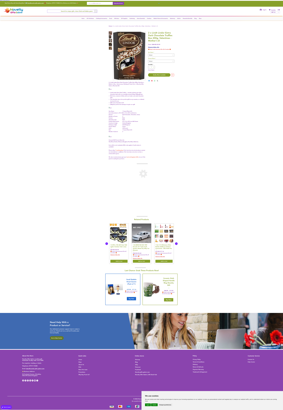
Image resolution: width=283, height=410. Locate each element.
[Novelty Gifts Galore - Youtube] (35, 380)
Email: (24, 368)
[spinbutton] (151, 67)
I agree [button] (148, 404)
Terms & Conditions (198, 362)
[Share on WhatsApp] (155, 81)
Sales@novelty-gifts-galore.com (35, 3)
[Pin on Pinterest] (152, 81)
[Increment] (154, 67)
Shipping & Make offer (153, 47)
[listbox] (275, 12)
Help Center (251, 362)
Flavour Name (152, 58)
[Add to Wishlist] (172, 75)
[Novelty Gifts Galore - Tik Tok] (32, 380)
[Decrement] (149, 67)
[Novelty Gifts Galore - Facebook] (23, 380)
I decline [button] (154, 404)
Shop (80, 362)
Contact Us (251, 359)
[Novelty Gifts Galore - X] (37, 380)
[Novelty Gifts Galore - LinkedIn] (30, 380)
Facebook (138, 369)
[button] (278, 9)
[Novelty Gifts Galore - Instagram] (25, 380)
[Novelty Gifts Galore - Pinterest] (28, 380)
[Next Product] (176, 243)
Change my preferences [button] (165, 404)
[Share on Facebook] (149, 81)
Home (110, 26)
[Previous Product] (106, 243)
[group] (141, 243)
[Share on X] (157, 81)
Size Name (151, 52)
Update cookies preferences (5, 0)
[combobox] (161, 55)
